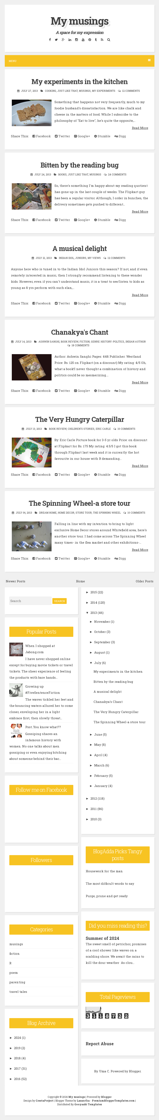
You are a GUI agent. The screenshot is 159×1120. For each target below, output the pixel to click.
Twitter (64, 136)
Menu (12, 61)
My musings (79, 21)
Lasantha (83, 1100)
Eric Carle (103, 428)
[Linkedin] (70, 39)
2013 (93, 613)
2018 (17, 1058)
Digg (122, 136)
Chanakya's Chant (79, 332)
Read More (140, 128)
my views (94, 257)
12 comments (131, 90)
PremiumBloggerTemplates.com (113, 1100)
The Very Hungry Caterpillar (79, 419)
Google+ (83, 136)
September (102, 642)
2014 (93, 602)
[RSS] (102, 39)
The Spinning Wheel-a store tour (79, 503)
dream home (48, 512)
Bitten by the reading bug (80, 164)
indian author (135, 341)
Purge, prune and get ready (107, 896)
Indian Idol (66, 257)
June (98, 734)
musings (85, 90)
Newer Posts (15, 581)
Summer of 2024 (102, 938)
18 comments (80, 345)
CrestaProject (44, 1100)
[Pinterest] (90, 39)
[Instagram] (76, 39)
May (97, 744)
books (62, 174)
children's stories (81, 428)
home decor (66, 512)
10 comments (126, 428)
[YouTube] (83, 39)
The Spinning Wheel (107, 512)
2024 (17, 1038)
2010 (93, 819)
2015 (93, 592)
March (99, 765)
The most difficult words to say (110, 883)
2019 (17, 1048)
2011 (93, 809)
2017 (17, 1068)
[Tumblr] (95, 39)
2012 (93, 798)
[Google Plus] (63, 39)
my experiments (103, 90)
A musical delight (79, 248)
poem (13, 972)
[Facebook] (49, 39)
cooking (50, 90)
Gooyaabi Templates (88, 1104)
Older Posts (144, 581)
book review (69, 341)
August (99, 652)
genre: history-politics (107, 341)
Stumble (103, 136)
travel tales (18, 992)
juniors (80, 257)
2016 (17, 1079)
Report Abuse (100, 1043)
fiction (85, 341)
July (97, 663)
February (101, 776)
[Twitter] (56, 39)
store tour (84, 512)
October (100, 632)
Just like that (67, 90)
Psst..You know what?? (43, 727)
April (98, 755)
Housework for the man (104, 871)
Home (80, 581)
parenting (17, 982)
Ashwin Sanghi (49, 341)
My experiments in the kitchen (79, 81)
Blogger (135, 1071)
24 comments (117, 174)
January (100, 786)
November (102, 621)
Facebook (43, 136)
